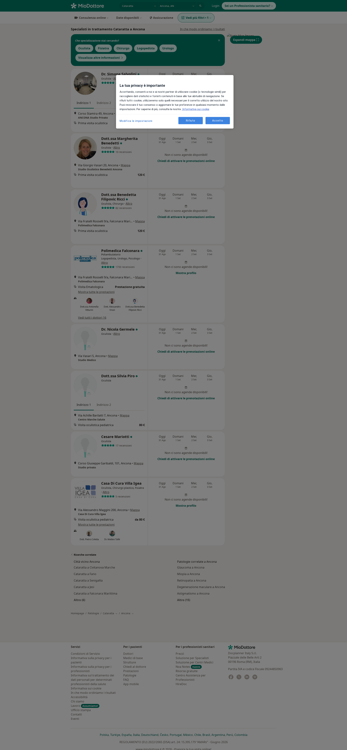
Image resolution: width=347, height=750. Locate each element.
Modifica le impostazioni (136, 121)
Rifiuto (190, 120)
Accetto (217, 120)
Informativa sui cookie (195, 109)
